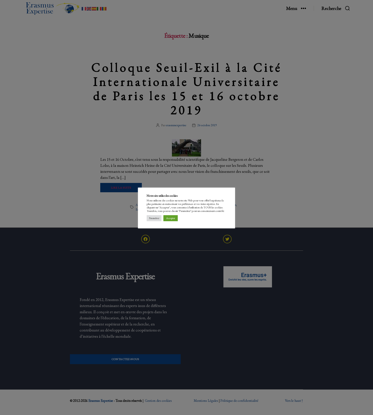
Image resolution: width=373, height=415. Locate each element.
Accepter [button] (170, 218)
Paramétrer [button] (154, 218)
